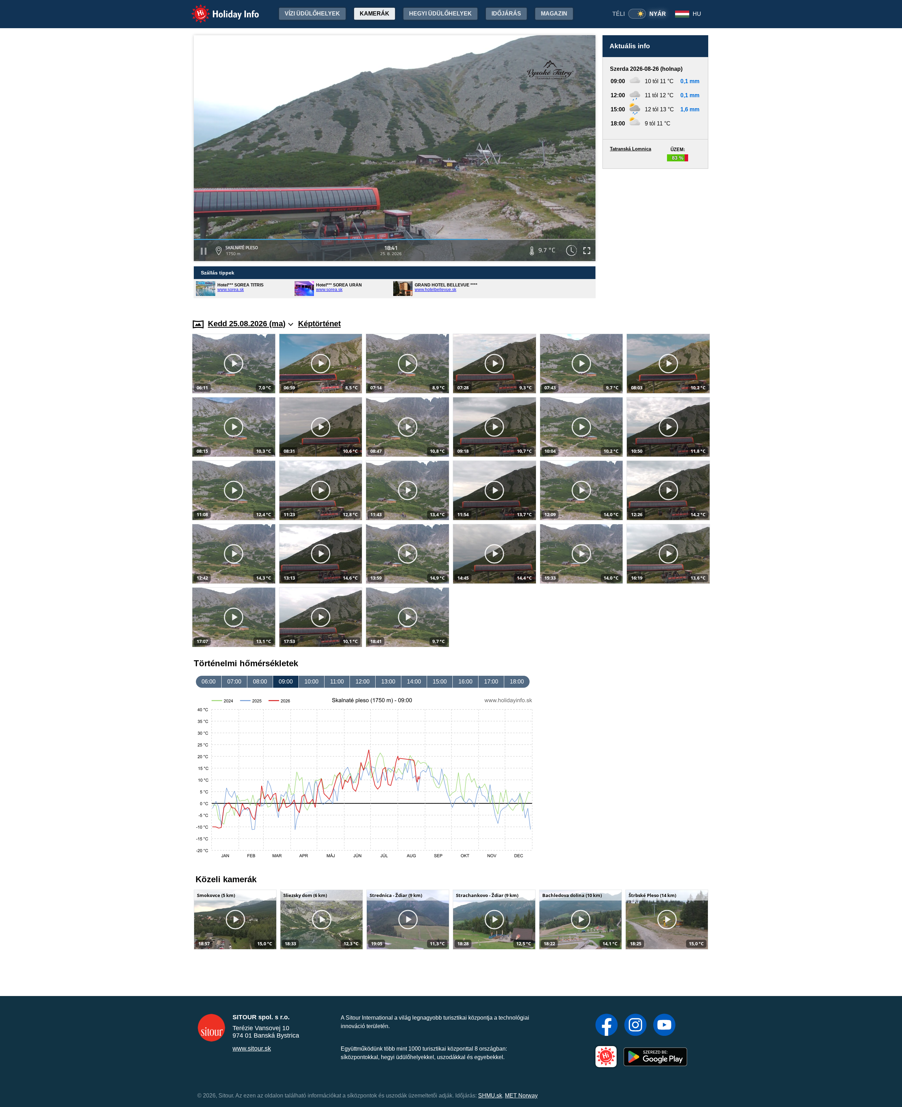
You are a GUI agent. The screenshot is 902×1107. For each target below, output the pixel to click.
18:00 (517, 682)
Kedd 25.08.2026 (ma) (246, 323)
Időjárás (506, 14)
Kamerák (374, 14)
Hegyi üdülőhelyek (440, 14)
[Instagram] (635, 1026)
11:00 (337, 682)
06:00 (209, 682)
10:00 (311, 682)
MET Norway (521, 1096)
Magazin (554, 14)
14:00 (414, 682)
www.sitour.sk (252, 1048)
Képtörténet (319, 323)
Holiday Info (218, 9)
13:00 (388, 682)
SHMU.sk (490, 1096)
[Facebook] (606, 1026)
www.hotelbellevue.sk (435, 289)
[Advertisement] (655, 237)
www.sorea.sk (230, 289)
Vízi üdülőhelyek (312, 14)
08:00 (260, 682)
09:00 (286, 682)
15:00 (440, 682)
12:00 (363, 682)
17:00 (491, 682)
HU (697, 14)
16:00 (465, 682)
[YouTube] (664, 1026)
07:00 (234, 682)
